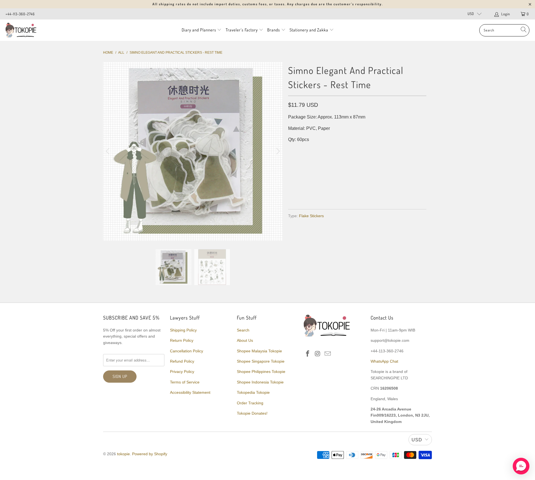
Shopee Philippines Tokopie (261, 371)
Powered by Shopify (149, 454)
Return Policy (181, 340)
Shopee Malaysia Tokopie (259, 351)
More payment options (391, 191)
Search (243, 330)
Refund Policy (182, 361)
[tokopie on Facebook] (308, 354)
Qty (292, 151)
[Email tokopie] (328, 354)
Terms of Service (185, 382)
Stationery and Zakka (309, 30)
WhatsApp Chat (384, 361)
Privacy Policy (182, 371)
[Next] (277, 151)
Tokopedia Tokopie (253, 392)
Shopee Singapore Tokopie (260, 361)
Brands (273, 30)
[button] (521, 466)
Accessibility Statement (190, 392)
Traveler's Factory (242, 30)
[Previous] (108, 151)
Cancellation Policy (186, 351)
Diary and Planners (199, 30)
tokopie (123, 454)
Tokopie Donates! (252, 413)
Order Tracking (250, 403)
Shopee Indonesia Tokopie (260, 382)
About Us (245, 340)
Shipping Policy (183, 330)
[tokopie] (21, 30)
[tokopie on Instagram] (318, 354)
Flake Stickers (311, 216)
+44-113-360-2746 (20, 14)
